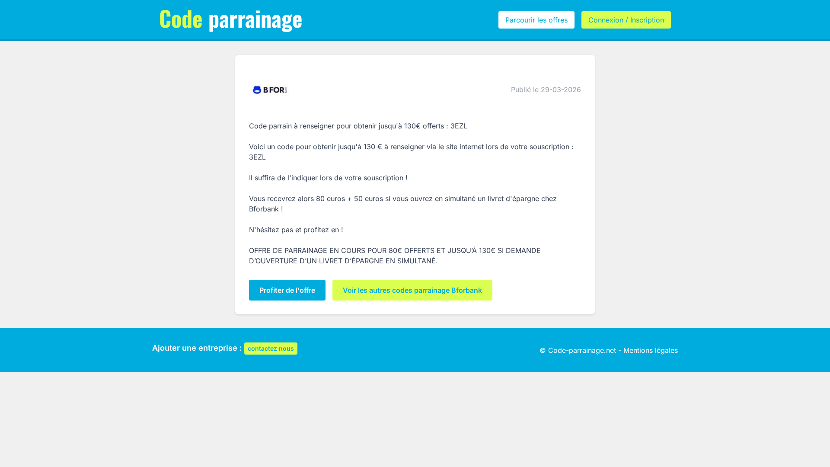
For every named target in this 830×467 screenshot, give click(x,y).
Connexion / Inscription (626, 20)
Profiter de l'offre (287, 290)
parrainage (231, 18)
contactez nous (271, 348)
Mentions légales (650, 350)
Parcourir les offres (536, 20)
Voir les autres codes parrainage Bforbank (412, 290)
